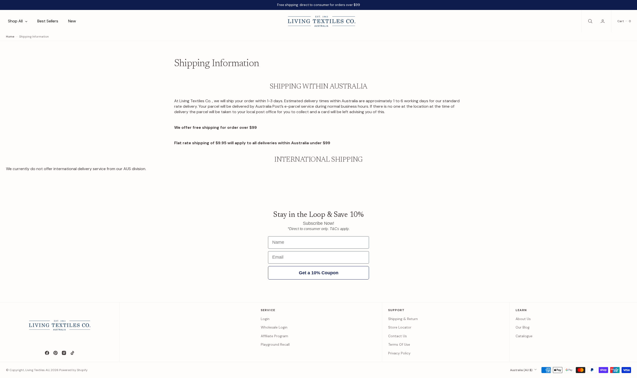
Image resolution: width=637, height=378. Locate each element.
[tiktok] (72, 353)
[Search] (590, 21)
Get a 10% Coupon (318, 272)
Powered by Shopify (73, 370)
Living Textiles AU (37, 370)
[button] (603, 21)
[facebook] (47, 353)
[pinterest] (55, 353)
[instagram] (64, 353)
